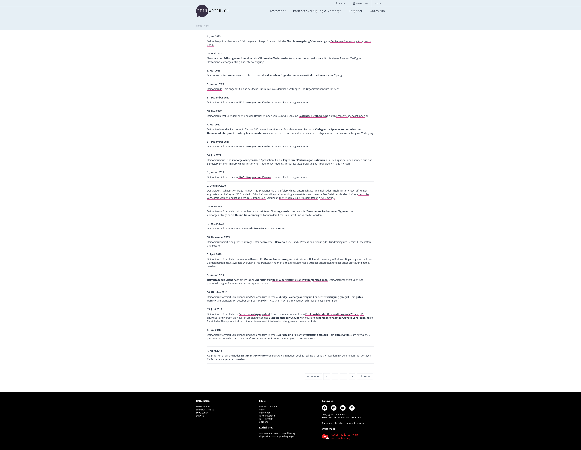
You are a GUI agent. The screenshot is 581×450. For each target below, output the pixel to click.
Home (199, 25)
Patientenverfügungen (335, 211)
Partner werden (267, 415)
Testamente (314, 211)
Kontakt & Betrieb (268, 406)
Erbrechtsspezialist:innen (350, 116)
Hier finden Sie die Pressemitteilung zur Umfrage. (307, 198)
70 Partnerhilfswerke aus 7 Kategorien (261, 228)
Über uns (263, 421)
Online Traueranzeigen (249, 215)
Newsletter (264, 412)
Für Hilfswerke (266, 418)
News (262, 409)
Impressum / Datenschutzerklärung (277, 433)
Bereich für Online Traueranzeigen (271, 259)
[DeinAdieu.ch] (212, 11)
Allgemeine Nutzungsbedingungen (276, 436)
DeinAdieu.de (214, 89)
